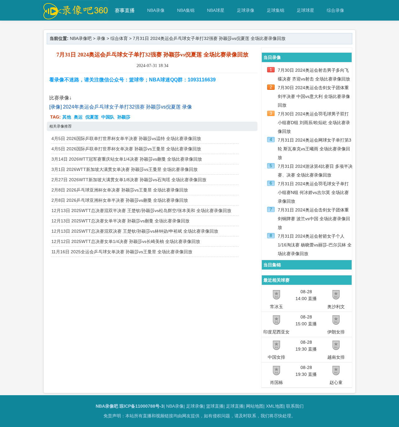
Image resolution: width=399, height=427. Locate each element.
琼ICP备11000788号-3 (141, 406)
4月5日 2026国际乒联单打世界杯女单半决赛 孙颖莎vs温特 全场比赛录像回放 (126, 138)
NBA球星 (215, 10)
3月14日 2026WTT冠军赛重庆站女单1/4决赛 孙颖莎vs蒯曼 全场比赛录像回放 (126, 159)
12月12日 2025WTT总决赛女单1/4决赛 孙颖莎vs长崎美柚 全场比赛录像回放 (125, 241)
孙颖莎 (123, 116)
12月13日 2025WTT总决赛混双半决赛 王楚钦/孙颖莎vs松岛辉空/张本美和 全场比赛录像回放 (141, 210)
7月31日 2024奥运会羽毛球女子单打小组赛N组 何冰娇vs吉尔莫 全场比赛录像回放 (313, 192)
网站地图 (254, 406)
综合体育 (119, 38)
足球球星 (305, 10)
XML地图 (275, 406)
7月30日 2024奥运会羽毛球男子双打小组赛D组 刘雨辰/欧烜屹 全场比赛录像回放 (314, 122)
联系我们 (295, 406)
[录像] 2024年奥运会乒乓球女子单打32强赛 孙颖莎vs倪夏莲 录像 (120, 106)
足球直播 (234, 406)
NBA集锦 (186, 10)
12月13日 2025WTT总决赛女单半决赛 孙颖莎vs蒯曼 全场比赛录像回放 (120, 220)
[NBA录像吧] (75, 17)
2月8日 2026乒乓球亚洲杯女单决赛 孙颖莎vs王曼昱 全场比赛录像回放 (119, 189)
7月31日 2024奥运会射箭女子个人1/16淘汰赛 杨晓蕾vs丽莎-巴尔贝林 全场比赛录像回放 (315, 245)
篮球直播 (215, 406)
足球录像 (245, 10)
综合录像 (335, 10)
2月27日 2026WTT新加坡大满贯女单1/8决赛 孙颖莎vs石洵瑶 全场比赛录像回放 (128, 179)
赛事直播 (125, 10)
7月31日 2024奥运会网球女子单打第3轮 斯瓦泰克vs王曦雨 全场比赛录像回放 (314, 149)
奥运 (78, 116)
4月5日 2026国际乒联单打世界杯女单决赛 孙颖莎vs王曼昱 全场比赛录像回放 (126, 148)
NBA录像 (156, 10)
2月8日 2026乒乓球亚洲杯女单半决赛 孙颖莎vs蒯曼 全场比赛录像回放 (119, 200)
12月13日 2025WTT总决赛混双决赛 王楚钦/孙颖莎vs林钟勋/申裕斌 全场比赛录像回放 (134, 231)
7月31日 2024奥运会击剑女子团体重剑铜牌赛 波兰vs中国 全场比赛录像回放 (314, 218)
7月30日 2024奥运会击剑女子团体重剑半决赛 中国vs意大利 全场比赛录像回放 (314, 96)
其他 (66, 116)
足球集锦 (275, 10)
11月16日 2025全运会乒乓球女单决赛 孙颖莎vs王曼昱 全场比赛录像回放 (121, 251)
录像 (101, 38)
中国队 (107, 116)
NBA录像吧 (81, 38)
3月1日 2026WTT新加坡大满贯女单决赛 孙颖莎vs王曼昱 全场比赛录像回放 (124, 169)
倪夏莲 (92, 116)
